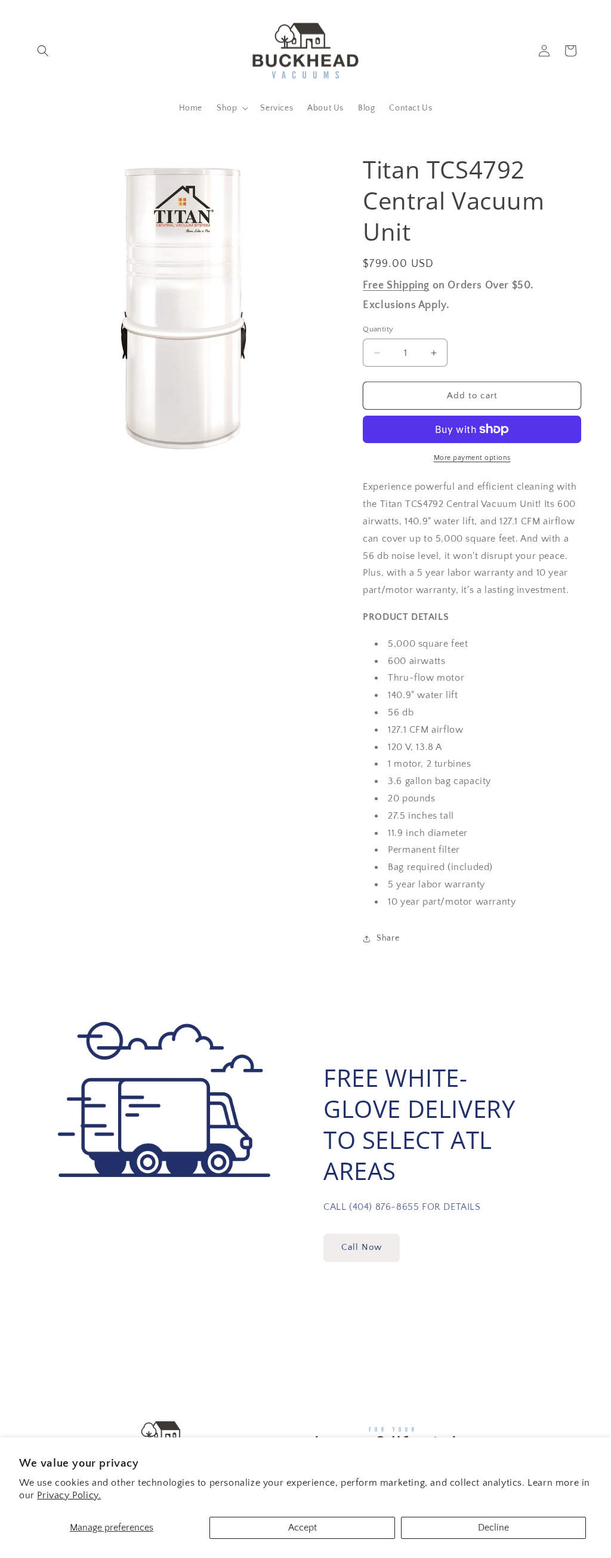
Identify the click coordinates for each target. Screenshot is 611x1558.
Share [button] (388, 938)
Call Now (361, 1247)
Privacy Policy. (69, 1495)
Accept (302, 1527)
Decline (493, 1527)
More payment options (472, 458)
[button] (43, 51)
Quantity (378, 329)
